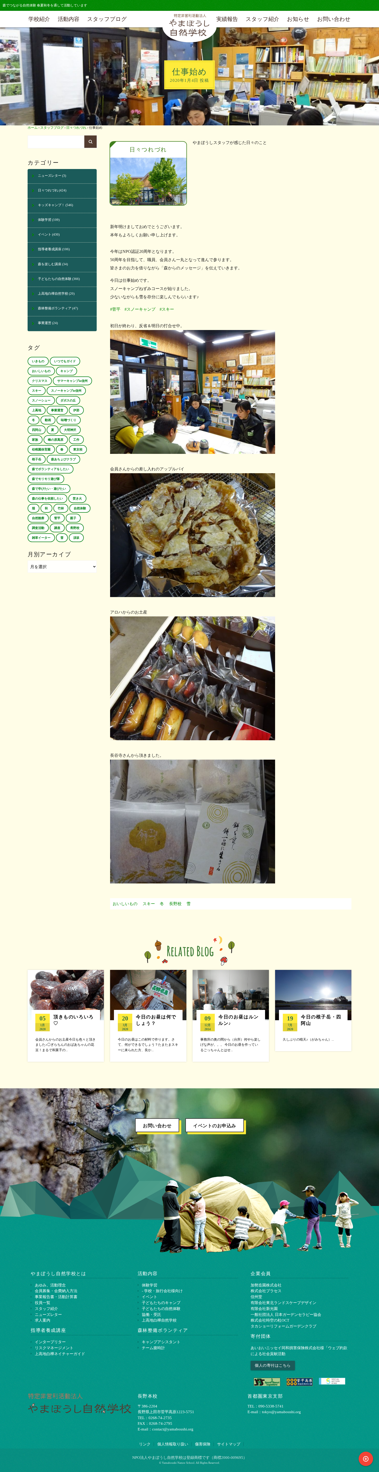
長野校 (175, 904)
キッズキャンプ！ (51, 205)
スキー (149, 904)
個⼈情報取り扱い (172, 1444)
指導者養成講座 (49, 249)
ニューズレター (49, 176)
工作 (76, 439)
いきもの (38, 361)
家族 (35, 439)
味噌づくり (68, 420)
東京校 (78, 449)
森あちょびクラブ (63, 459)
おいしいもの (125, 904)
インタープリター (50, 1342)
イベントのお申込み (214, 1125)
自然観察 (38, 518)
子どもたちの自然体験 (54, 279)
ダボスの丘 (68, 400)
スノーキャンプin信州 (66, 390)
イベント (44, 234)
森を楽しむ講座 (49, 264)
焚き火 (77, 498)
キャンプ (66, 371)
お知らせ (298, 19)
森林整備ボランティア (54, 308)
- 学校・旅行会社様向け (162, 1291)
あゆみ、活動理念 (50, 1285)
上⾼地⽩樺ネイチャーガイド (60, 1354)
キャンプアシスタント (161, 1342)
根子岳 (36, 459)
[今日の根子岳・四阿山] (313, 1010)
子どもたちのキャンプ (161, 1302)
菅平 (57, 518)
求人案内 (42, 1320)
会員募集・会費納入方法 (56, 1291)
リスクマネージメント (54, 1348)
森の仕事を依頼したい (47, 498)
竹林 (61, 508)
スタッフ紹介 (262, 19)
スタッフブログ (107, 19)
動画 (48, 420)
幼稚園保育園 (41, 449)
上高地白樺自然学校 (53, 293)
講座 (57, 528)
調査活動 (38, 528)
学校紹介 (39, 19)
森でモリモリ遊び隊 (46, 479)
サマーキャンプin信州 (72, 381)
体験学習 (44, 220)
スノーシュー (41, 400)
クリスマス (39, 381)
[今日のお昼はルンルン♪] (231, 1016)
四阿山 (36, 430)
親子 (73, 518)
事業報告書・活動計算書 (56, 1296)
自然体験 (80, 508)
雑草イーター (41, 538)
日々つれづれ (76, 128)
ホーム (33, 128)
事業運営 (44, 323)
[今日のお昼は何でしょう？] (148, 1016)
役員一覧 (42, 1302)
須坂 (76, 538)
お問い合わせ (334, 19)
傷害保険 (202, 1444)
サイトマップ (228, 1444)
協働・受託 (151, 1314)
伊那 (76, 410)
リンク (145, 1444)
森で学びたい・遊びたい (49, 488)
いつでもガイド (65, 361)
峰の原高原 (55, 439)
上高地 (36, 410)
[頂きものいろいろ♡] (66, 1016)
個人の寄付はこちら (273, 1365)
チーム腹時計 (153, 1348)
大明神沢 (70, 430)
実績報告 (227, 19)
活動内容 (68, 19)
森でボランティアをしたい (50, 469)
